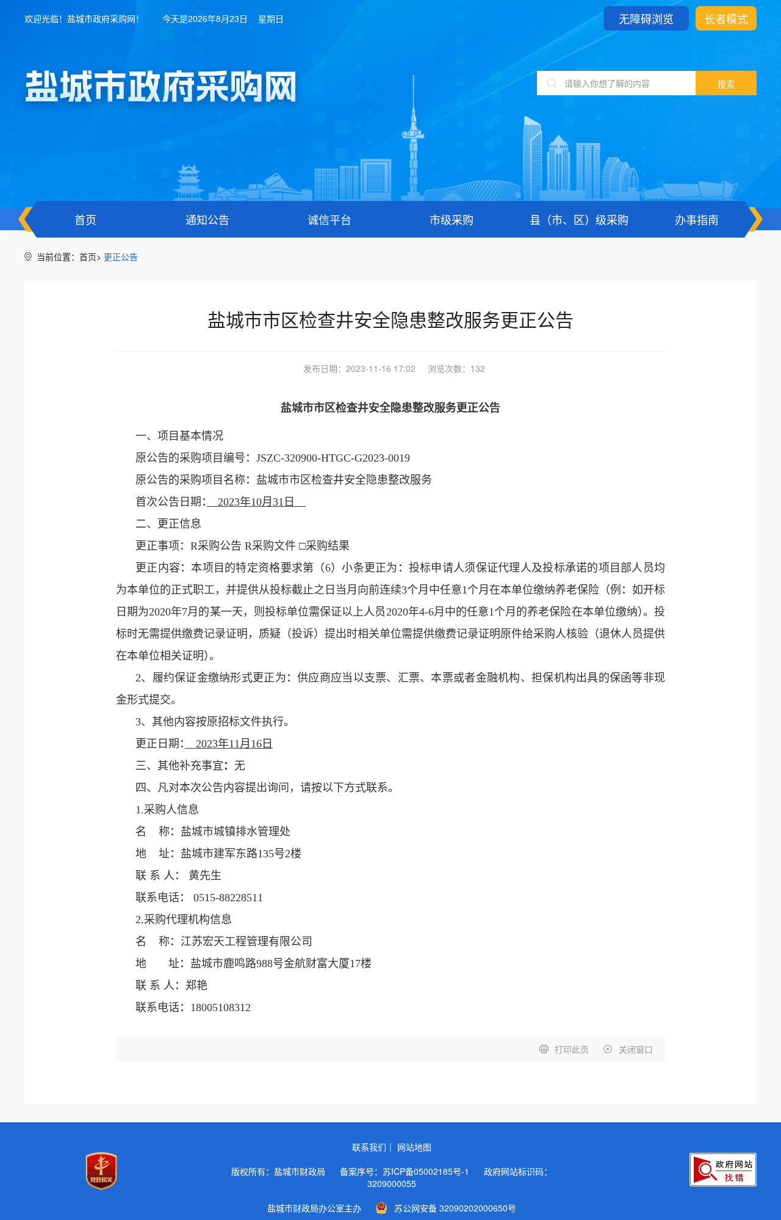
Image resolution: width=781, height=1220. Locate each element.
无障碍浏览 (646, 18)
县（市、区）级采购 (579, 219)
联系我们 (369, 1147)
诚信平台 (329, 219)
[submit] (726, 83)
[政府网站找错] (723, 1169)
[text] (616, 83)
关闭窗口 (636, 1049)
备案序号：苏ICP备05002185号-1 (404, 1171)
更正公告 (121, 256)
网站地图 (414, 1147)
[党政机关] (101, 1171)
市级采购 (451, 219)
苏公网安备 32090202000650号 (455, 1208)
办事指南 (697, 219)
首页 (85, 219)
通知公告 (207, 219)
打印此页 (572, 1049)
